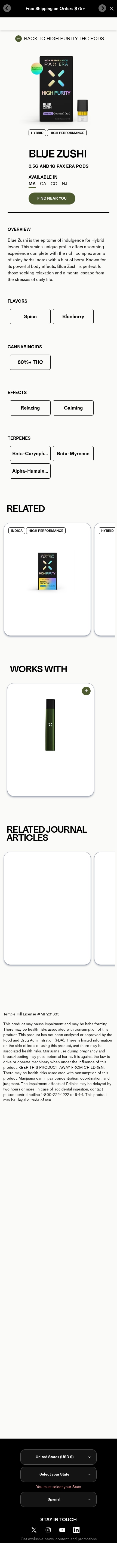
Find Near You (52, 198)
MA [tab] (32, 183)
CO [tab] (54, 183)
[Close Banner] (111, 8)
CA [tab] (43, 183)
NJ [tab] (64, 183)
